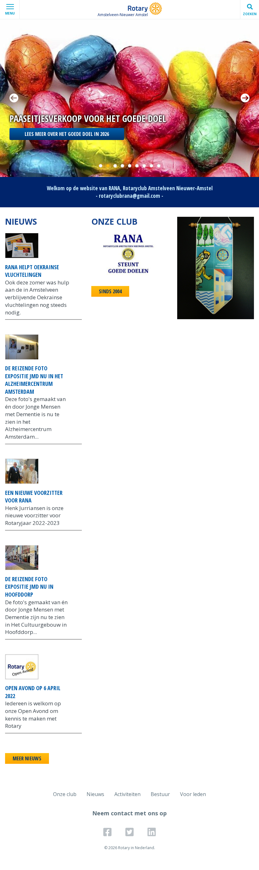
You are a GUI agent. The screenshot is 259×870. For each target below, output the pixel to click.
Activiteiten (127, 794)
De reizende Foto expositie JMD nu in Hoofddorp (29, 586)
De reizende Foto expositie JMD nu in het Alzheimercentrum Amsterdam (34, 379)
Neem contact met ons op (129, 813)
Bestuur (160, 794)
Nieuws (95, 794)
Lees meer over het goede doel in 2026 (67, 134)
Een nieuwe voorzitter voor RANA (34, 496)
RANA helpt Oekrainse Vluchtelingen (32, 271)
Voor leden (193, 794)
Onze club (64, 794)
